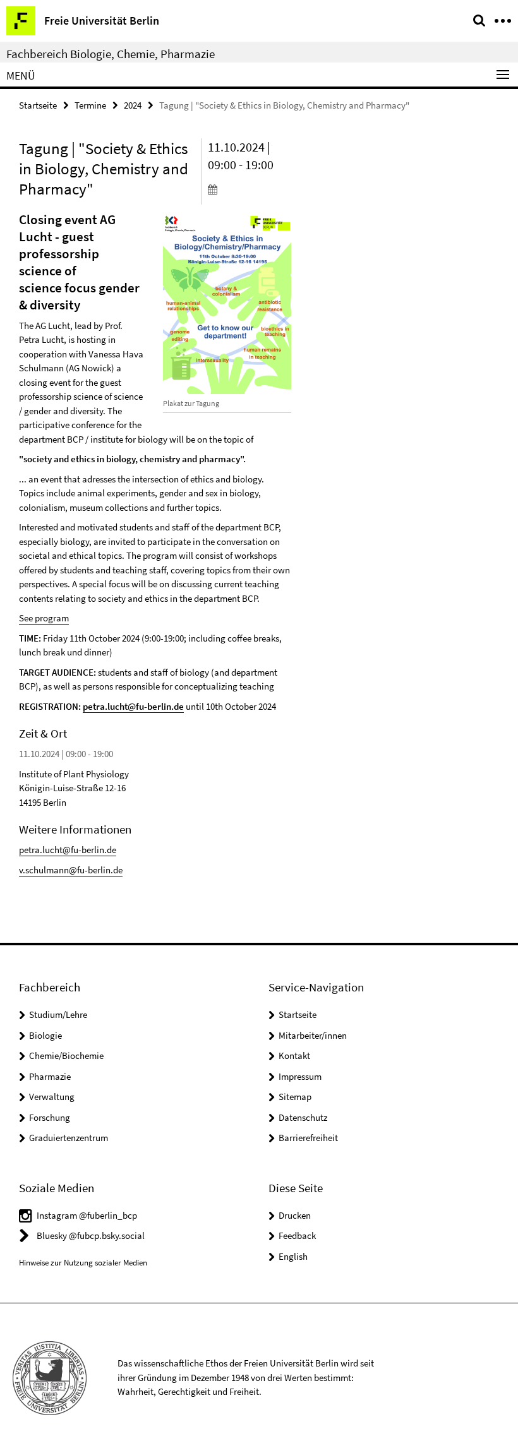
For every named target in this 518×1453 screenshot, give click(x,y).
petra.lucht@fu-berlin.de (133, 706)
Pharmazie (50, 1076)
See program (44, 618)
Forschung (49, 1117)
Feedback (297, 1235)
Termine (90, 105)
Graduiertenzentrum (68, 1138)
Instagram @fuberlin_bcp (87, 1215)
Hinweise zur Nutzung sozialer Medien (83, 1262)
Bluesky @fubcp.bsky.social (91, 1235)
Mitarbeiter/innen (313, 1035)
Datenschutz (303, 1117)
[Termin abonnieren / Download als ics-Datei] (249, 189)
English (293, 1256)
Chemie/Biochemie (66, 1055)
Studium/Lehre (58, 1014)
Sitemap (295, 1097)
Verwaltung (52, 1097)
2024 (133, 105)
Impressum (300, 1076)
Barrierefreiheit (308, 1138)
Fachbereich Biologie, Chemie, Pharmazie (110, 53)
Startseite (38, 105)
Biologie (45, 1035)
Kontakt (294, 1055)
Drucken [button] (295, 1215)
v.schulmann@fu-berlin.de (71, 870)
